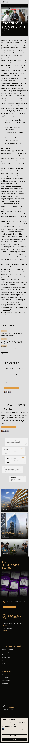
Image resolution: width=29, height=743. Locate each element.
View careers (5, 686)
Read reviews (5, 683)
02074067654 (22, 307)
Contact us (5, 674)
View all (3, 353)
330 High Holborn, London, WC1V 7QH (12, 623)
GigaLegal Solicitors (8, 307)
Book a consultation (11, 388)
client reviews (19, 599)
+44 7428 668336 (7, 628)
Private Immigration (7, 652)
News (3, 663)
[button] (25, 2)
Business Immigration (7, 649)
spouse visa (13, 43)
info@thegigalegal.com (8, 638)
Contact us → (5, 509)
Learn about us (5, 677)
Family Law (4, 655)
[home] (6, 2)
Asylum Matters (6, 657)
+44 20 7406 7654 (7, 633)
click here (6, 310)
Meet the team (6, 680)
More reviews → (10, 711)
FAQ (3, 660)
